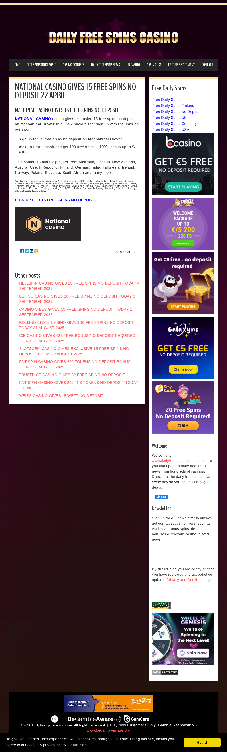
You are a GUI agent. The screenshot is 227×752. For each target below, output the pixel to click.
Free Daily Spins (166, 100)
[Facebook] (22, 251)
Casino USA (154, 64)
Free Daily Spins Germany (174, 124)
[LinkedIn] (31, 251)
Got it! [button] (202, 742)
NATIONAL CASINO (33, 119)
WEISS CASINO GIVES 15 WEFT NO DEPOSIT (61, 396)
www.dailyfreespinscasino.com (178, 461)
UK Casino (133, 64)
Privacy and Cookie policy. (188, 580)
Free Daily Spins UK (169, 118)
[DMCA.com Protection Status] (183, 672)
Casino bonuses (73, 64)
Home (16, 64)
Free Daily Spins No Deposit (176, 112)
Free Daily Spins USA (170, 130)
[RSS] (36, 251)
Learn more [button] (78, 745)
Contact (207, 64)
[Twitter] (27, 251)
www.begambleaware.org (108, 730)
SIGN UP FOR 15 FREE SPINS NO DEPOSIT (55, 200)
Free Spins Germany (181, 64)
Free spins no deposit (41, 64)
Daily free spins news (105, 64)
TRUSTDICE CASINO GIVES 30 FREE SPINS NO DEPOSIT (72, 375)
